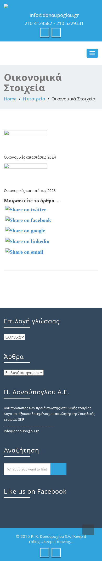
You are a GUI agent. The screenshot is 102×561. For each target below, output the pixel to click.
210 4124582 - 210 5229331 (54, 23)
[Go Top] (88, 529)
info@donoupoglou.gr (54, 15)
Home (10, 99)
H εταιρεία (34, 99)
